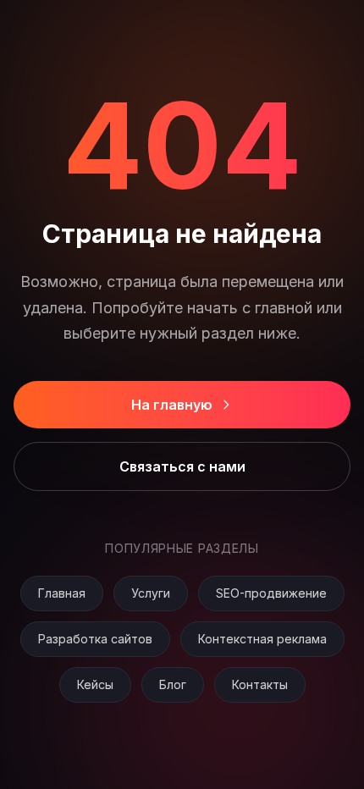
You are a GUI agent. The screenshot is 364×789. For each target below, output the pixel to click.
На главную (171, 404)
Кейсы (95, 684)
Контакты (260, 684)
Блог (172, 684)
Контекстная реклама (262, 639)
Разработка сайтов (95, 639)
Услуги (150, 593)
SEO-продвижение (271, 593)
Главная (61, 593)
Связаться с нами (182, 466)
